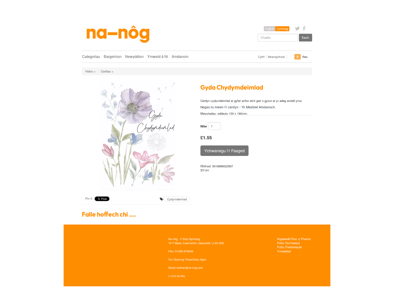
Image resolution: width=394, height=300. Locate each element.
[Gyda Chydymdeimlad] (137, 135)
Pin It (88, 198)
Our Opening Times (180, 259)
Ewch (305, 38)
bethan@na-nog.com (190, 267)
